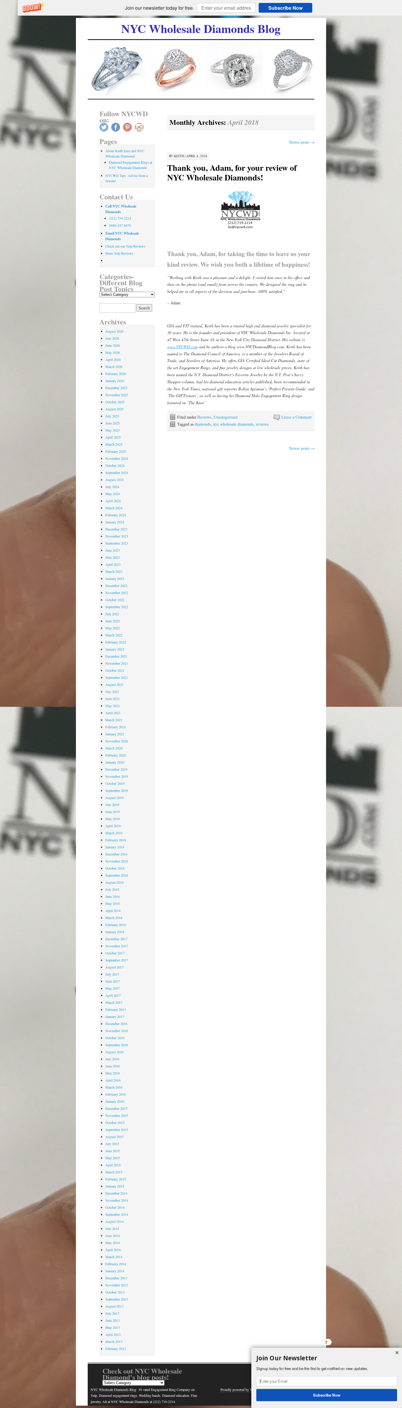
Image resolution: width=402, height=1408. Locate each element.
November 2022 (116, 592)
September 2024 (116, 472)
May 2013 (112, 1327)
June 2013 (112, 1320)
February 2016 (115, 1094)
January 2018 (114, 931)
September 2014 (116, 1214)
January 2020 (114, 762)
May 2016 (112, 1073)
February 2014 (115, 1263)
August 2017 (114, 967)
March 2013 (113, 1341)
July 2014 (112, 1228)
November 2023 (116, 536)
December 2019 (116, 769)
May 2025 (112, 430)
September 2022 (116, 606)
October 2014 (114, 1207)
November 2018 (116, 861)
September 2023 (116, 543)
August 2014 (114, 1221)
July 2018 (112, 889)
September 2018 (116, 875)
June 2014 (112, 1235)
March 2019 (113, 832)
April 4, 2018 (196, 156)
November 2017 (116, 945)
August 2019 (114, 797)
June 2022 (112, 620)
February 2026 (115, 373)
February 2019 (115, 839)
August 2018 (114, 882)
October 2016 (114, 1037)
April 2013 (113, 1334)
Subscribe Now (285, 7)
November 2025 (116, 394)
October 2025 (114, 401)
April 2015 (113, 1164)
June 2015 (112, 1150)
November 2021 (116, 663)
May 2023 (112, 557)
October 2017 (114, 953)
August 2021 (114, 684)
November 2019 (116, 776)
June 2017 (112, 981)
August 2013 (114, 1306)
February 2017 (115, 1009)
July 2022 (112, 613)
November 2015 (116, 1115)
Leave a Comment (296, 417)
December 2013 (116, 1278)
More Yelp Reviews (119, 253)
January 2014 (114, 1270)
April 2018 (113, 910)
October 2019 (114, 783)
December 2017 (116, 938)
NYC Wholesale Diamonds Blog (200, 28)
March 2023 (113, 571)
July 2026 (112, 338)
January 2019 (114, 847)
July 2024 (112, 486)
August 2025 (114, 409)
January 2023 (114, 578)
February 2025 (115, 451)
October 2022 (114, 599)
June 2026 (112, 345)
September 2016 (116, 1044)
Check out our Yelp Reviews (125, 246)
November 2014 (116, 1200)
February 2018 (115, 924)
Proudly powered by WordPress (242, 1389)
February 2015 (115, 1179)
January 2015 (114, 1186)
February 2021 (115, 726)
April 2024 (113, 500)
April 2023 (113, 564)
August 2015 (114, 1136)
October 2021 (114, 670)
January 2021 (114, 734)
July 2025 (112, 416)
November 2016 (116, 1030)
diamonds (203, 424)
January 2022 (114, 649)
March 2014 (113, 1256)
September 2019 (116, 790)
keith (179, 156)
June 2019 (112, 811)
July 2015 (112, 1143)
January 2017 (114, 1016)
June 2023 (112, 550)
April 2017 (113, 995)
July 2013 (112, 1313)
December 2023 (116, 529)
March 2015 (113, 1172)
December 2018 (116, 854)
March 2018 (113, 917)
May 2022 (112, 628)
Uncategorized (225, 417)
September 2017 (116, 960)
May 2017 (112, 988)
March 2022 (113, 635)
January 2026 (114, 380)
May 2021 (112, 705)
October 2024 (114, 465)
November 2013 (116, 1285)
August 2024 (114, 479)
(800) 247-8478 (120, 225)
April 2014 (113, 1249)
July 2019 (112, 804)
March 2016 (113, 1087)
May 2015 (112, 1157)
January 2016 (114, 1101)
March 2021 (113, 719)
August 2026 (114, 331)
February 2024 (115, 515)
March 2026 (113, 366)
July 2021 (112, 691)
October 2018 (114, 868)
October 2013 (114, 1292)
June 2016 (112, 1066)
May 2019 (112, 818)
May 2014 (112, 1242)
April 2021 (113, 712)
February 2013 (115, 1348)
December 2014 (116, 1193)
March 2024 (113, 507)
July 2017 (112, 974)
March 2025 (113, 444)
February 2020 (115, 755)
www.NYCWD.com (182, 346)
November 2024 (116, 458)
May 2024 (112, 493)
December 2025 (116, 387)
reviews (262, 424)
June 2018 (112, 896)
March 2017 (113, 1002)
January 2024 (114, 522)
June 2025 (112, 423)
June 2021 (112, 698)
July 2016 (112, 1059)
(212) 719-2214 (120, 218)
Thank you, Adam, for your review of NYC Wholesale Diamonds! (232, 172)
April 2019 (113, 825)
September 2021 (116, 677)
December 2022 (116, 585)
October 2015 (114, 1122)
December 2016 (116, 1023)
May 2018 (112, 903)
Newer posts (302, 142)
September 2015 (116, 1129)
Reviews (204, 417)
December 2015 (116, 1108)
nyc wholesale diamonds (233, 424)
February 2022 (115, 642)
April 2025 (113, 437)
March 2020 (113, 748)
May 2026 (112, 352)
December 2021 (116, 656)
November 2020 (116, 741)
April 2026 (113, 359)
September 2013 (116, 1299)
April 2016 (113, 1080)
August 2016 (114, 1051)
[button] (159, 7)
